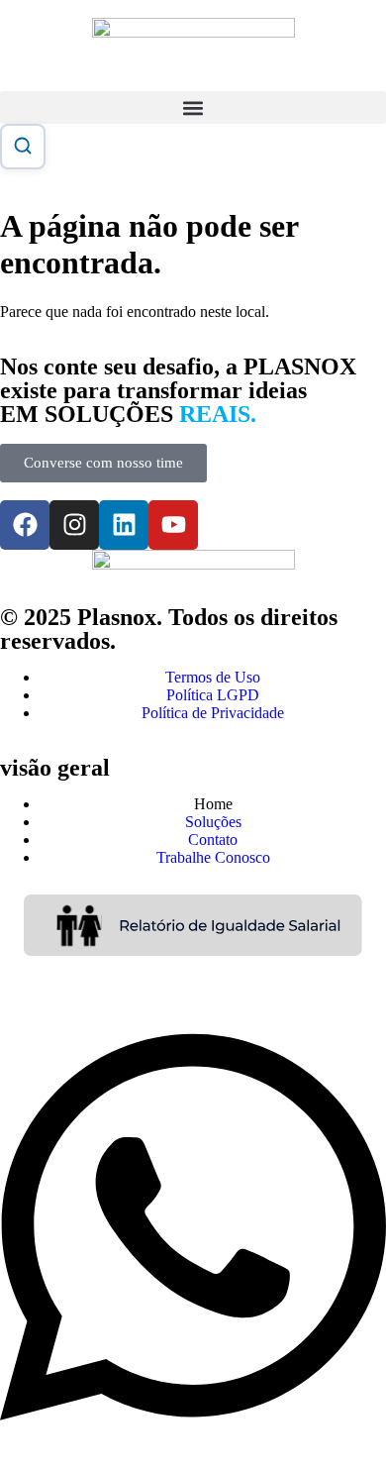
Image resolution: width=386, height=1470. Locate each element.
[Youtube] (173, 525)
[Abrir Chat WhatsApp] (193, 1442)
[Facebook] (24, 525)
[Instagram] (74, 525)
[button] (193, 107)
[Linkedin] (123, 525)
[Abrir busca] (23, 146)
